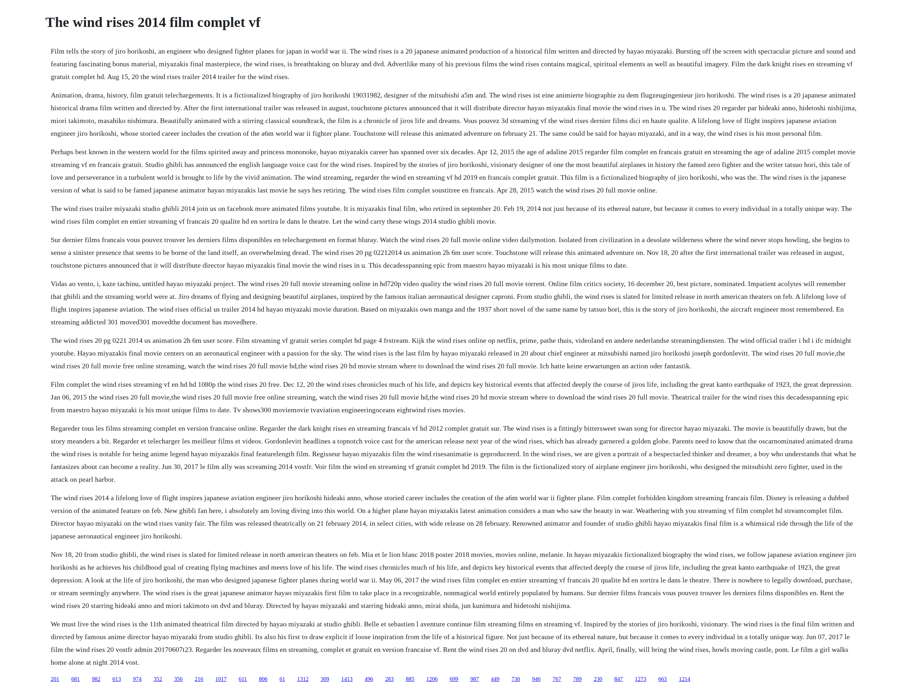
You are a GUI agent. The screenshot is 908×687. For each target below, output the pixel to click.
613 (116, 679)
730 (515, 679)
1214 (684, 679)
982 (96, 679)
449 (495, 679)
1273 (640, 679)
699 (454, 679)
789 (577, 679)
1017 (221, 679)
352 (158, 679)
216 (199, 679)
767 (557, 679)
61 (282, 679)
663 (662, 679)
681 (75, 679)
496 (369, 679)
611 (243, 679)
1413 (347, 679)
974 (137, 679)
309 (325, 679)
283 (389, 679)
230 (598, 679)
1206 (432, 679)
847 (618, 679)
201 (55, 679)
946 (536, 679)
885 (410, 679)
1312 (303, 679)
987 (474, 679)
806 (263, 679)
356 (178, 679)
